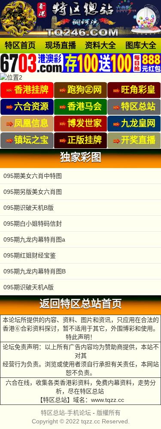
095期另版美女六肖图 (32, 191)
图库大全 (140, 45)
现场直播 (60, 45)
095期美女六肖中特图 (32, 175)
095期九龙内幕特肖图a (34, 239)
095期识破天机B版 (28, 207)
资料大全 (100, 45)
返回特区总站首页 (80, 303)
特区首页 (20, 45)
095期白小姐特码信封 (32, 223)
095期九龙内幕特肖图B (34, 271)
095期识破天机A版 (28, 287)
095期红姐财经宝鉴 (29, 255)
